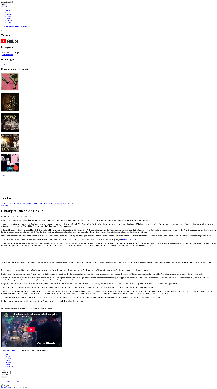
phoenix (29, 203)
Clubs (7, 356)
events (24, 203)
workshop (71, 203)
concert (14, 203)
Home (7, 10)
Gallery (8, 16)
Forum (7, 364)
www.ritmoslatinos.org (13, 350)
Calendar (8, 21)
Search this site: (6, 2)
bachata (3, 203)
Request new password (13, 381)
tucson (65, 203)
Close (3, 370)
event (19, 203)
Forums (8, 19)
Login (3, 64)
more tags (4, 205)
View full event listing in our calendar (15, 26)
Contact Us (9, 366)
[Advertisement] (42, 181)
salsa (56, 203)
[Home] (4, 7)
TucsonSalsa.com (7, 387)
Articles (8, 14)
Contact (8, 23)
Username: (5, 372)
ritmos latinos (37, 203)
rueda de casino (48, 203)
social (60, 203)
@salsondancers (7, 55)
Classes (8, 12)
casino (9, 203)
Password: (5, 375)
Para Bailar (126, 240)
